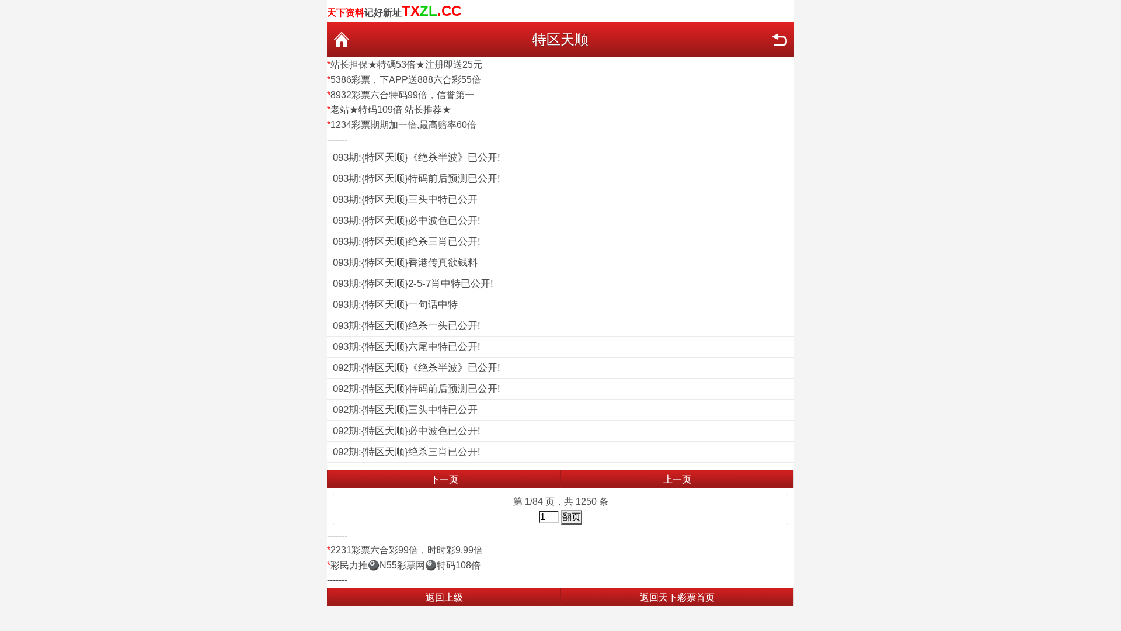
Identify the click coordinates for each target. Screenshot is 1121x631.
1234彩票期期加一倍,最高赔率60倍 (403, 125)
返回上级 (444, 597)
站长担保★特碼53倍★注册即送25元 (406, 65)
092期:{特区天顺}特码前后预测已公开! (416, 388)
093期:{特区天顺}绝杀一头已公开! (407, 325)
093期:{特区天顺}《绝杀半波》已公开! (416, 157)
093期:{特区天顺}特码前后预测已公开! (416, 178)
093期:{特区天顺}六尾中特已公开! (407, 346)
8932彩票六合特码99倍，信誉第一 (402, 95)
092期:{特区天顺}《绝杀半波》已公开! (416, 367)
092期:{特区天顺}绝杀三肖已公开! (407, 451)
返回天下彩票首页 (677, 597)
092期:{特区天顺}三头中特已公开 (405, 409)
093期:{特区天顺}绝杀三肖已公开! (407, 241)
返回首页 (341, 39)
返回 (779, 39)
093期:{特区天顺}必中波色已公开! (407, 220)
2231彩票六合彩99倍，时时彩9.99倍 (406, 550)
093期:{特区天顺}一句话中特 (395, 304)
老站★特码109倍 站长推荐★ (390, 110)
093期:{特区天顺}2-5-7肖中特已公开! (413, 283)
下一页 (444, 479)
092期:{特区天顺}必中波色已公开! (407, 430)
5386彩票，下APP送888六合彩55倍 (405, 80)
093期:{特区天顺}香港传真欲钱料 (405, 262)
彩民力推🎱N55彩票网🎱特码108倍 (405, 565)
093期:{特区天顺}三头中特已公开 (405, 199)
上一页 (677, 479)
